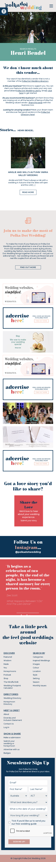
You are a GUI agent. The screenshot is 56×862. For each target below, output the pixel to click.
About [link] (6, 714)
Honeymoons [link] (10, 671)
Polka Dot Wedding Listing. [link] (28, 91)
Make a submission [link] (12, 737)
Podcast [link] (7, 675)
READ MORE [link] (28, 192)
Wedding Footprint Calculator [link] (12, 686)
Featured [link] (8, 657)
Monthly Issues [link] (39, 685)
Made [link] (6, 664)
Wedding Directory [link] (12, 698)
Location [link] (37, 671)
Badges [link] (7, 753)
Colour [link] (36, 668)
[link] (4, 11)
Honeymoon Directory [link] (9, 703)
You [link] (5, 668)
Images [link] (36, 664)
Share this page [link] (36, 102)
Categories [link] (38, 657)
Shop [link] (6, 678)
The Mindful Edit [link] (11, 682)
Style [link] (35, 675)
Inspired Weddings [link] (41, 660)
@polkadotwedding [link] (28, 552)
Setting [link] (36, 678)
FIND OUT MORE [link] (28, 267)
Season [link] (36, 682)
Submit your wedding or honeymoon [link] (9, 743)
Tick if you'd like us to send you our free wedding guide (28, 822)
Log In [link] (6, 727)
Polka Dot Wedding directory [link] (35, 81)
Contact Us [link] (9, 724)
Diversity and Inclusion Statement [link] (13, 719)
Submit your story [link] (29, 520)
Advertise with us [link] (11, 749)
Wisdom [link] (7, 660)
